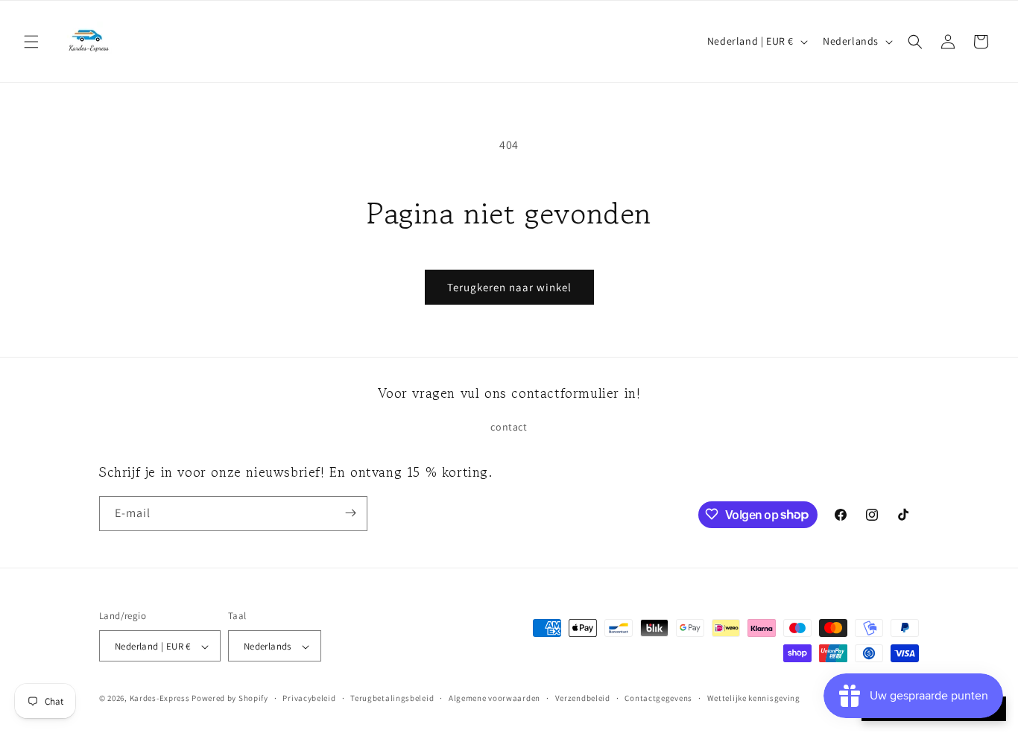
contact (508, 427)
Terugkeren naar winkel (509, 287)
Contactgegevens (658, 698)
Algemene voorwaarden (494, 698)
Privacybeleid (308, 698)
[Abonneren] (350, 512)
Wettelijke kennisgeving (753, 698)
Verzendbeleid (582, 698)
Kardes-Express (160, 699)
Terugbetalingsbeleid (392, 698)
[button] (31, 41)
